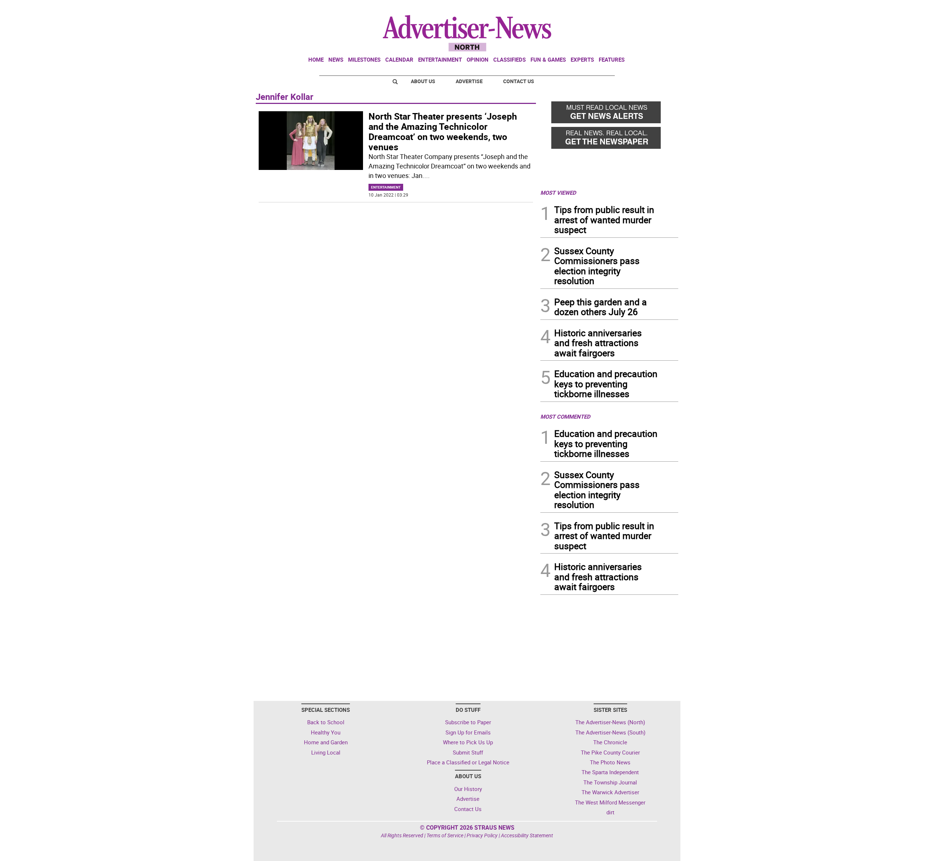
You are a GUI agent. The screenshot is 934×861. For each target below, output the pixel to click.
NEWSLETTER (619, 8)
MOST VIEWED (558, 192)
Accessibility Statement (527, 835)
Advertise (469, 81)
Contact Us (518, 81)
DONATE (660, 8)
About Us (423, 81)
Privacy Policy (482, 835)
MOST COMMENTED (565, 416)
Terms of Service (445, 835)
